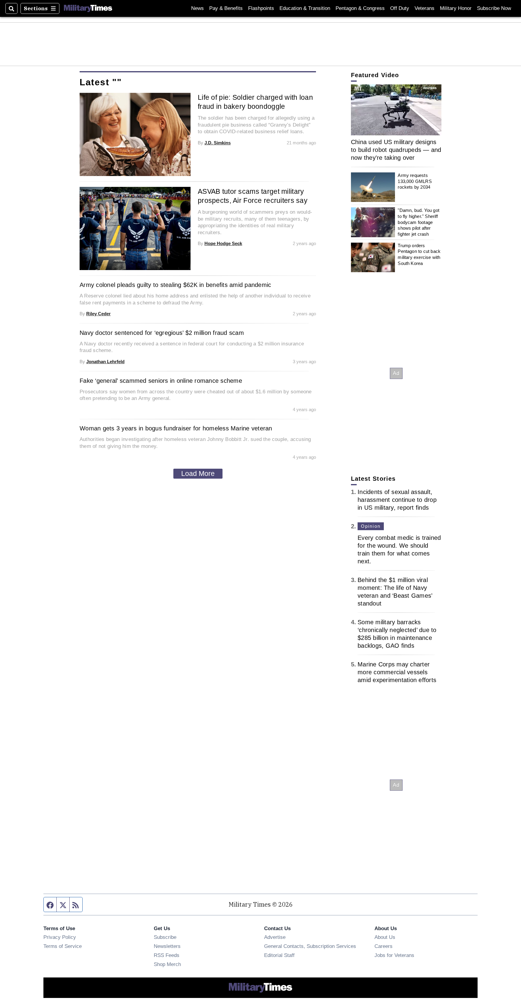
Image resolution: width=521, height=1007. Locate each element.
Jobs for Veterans (394, 955)
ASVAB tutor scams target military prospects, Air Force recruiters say (253, 195)
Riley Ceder (98, 313)
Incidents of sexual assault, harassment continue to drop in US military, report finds (397, 500)
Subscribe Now (494, 8)
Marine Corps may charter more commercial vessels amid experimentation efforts (397, 672)
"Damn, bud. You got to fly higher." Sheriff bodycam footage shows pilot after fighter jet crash (418, 222)
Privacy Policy (59, 937)
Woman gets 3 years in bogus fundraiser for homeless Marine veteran (176, 428)
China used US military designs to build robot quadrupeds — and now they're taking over (396, 150)
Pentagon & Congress (360, 8)
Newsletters (167, 946)
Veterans (424, 8)
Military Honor (456, 8)
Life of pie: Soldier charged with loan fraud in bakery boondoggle (255, 101)
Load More (198, 473)
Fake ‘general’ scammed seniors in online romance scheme (161, 380)
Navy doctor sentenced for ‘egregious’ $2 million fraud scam (162, 332)
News (197, 8)
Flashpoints (261, 8)
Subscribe (165, 937)
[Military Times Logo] (88, 8)
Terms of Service (62, 946)
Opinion (370, 526)
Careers (383, 946)
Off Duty (399, 8)
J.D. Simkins (217, 142)
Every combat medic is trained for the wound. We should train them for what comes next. (399, 549)
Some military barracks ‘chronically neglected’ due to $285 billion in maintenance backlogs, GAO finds (397, 634)
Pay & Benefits (226, 8)
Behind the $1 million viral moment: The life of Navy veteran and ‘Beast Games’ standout (395, 592)
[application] (396, 109)
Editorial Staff (279, 955)
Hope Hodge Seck (223, 243)
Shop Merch (167, 964)
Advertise (275, 937)
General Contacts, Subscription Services (310, 946)
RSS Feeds (166, 955)
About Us (384, 937)
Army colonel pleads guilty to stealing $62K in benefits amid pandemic (175, 285)
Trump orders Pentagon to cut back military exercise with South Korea (419, 254)
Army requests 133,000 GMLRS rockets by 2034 (414, 181)
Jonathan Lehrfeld (105, 361)
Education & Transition (304, 8)
